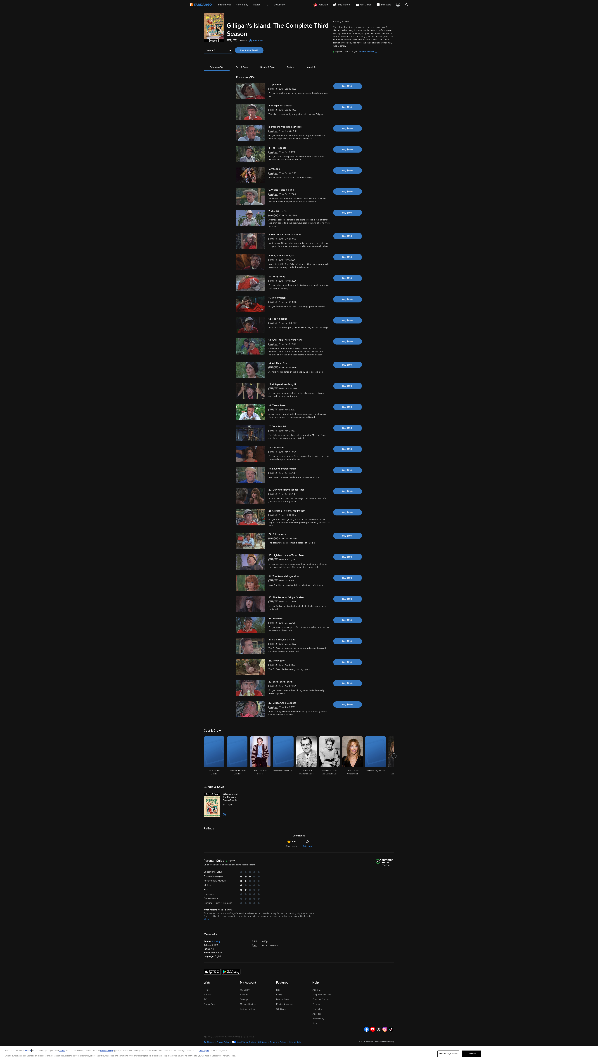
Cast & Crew (242, 67)
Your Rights (204, 1050)
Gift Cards (280, 1009)
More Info (311, 67)
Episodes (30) (216, 67)
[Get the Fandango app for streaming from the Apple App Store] (212, 972)
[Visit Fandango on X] (378, 1029)
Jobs (315, 1023)
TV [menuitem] (266, 4)
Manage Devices (248, 1004)
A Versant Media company (384, 1042)
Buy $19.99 (251, 50)
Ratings (290, 67)
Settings (244, 999)
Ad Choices (209, 1042)
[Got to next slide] (394, 756)
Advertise (317, 1014)
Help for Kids (295, 1042)
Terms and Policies (278, 1042)
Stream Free (209, 1004)
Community (291, 846)
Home (207, 990)
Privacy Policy (223, 1042)
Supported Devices (322, 994)
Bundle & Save (267, 67)
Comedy (216, 941)
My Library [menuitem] (279, 4)
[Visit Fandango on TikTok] (391, 1029)
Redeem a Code (248, 1009)
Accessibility (318, 1018)
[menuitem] (363, 4)
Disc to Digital (282, 999)
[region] (299, 1053)
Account (244, 994)
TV (205, 999)
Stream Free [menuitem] (224, 4)
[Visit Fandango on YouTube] (372, 1029)
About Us (317, 990)
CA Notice (262, 1042)
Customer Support (321, 999)
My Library (245, 990)
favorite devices (366, 51)
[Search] (407, 4)
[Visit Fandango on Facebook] (366, 1029)
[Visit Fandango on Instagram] (384, 1029)
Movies (207, 994)
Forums (316, 1004)
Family (279, 994)
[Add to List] (224, 814)
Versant (27, 1050)
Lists (278, 990)
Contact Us (318, 1009)
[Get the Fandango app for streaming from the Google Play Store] (231, 972)
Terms (62, 1050)
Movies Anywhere (284, 1004)
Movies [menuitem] (256, 4)
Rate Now (307, 846)
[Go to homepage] (201, 4)
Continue (472, 1053)
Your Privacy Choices (246, 1042)
